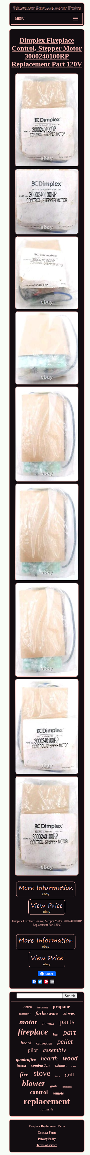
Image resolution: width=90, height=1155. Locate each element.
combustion (40, 1065)
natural (24, 1014)
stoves (69, 1013)
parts (66, 1021)
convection (44, 1043)
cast (74, 1066)
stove (42, 1073)
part (69, 1032)
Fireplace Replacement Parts (47, 1126)
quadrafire (26, 1059)
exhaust (60, 1065)
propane (61, 1006)
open (28, 1006)
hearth (49, 1058)
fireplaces (67, 1086)
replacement (47, 1101)
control (39, 1092)
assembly (54, 1049)
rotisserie (46, 1109)
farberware (47, 1013)
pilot (33, 1050)
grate (54, 1086)
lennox (48, 1023)
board (26, 1042)
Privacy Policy (47, 1139)
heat (55, 1034)
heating (42, 1007)
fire (24, 1074)
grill (69, 1075)
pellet (65, 1041)
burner (21, 1065)
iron (57, 1076)
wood (70, 1058)
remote (58, 1093)
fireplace (33, 1031)
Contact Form (47, 1132)
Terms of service (46, 1145)
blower (33, 1083)
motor (28, 1022)
